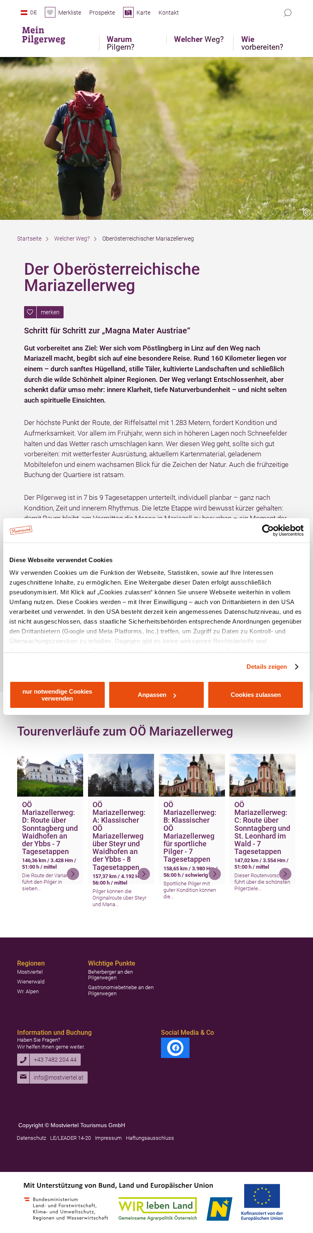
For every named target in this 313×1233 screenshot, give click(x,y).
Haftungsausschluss (150, 1138)
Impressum (108, 1138)
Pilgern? (120, 43)
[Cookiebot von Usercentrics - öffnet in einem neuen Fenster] (268, 530)
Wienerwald (30, 982)
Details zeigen (267, 666)
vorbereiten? (262, 43)
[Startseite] (49, 33)
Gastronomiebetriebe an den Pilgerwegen (121, 990)
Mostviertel (30, 972)
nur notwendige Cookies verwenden (57, 695)
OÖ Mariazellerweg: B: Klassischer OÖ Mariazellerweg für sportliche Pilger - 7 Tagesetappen (189, 832)
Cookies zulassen (256, 694)
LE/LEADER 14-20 (70, 1138)
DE (33, 12)
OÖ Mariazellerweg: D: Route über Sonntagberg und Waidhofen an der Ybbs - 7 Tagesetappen (50, 828)
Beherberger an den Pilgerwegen (110, 975)
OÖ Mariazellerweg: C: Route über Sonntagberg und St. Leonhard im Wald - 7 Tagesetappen (262, 828)
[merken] (25, 764)
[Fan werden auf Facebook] (175, 1048)
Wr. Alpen (28, 991)
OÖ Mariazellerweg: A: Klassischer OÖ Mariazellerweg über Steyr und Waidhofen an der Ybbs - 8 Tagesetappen (119, 836)
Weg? (199, 39)
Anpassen (152, 694)
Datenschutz (31, 1138)
